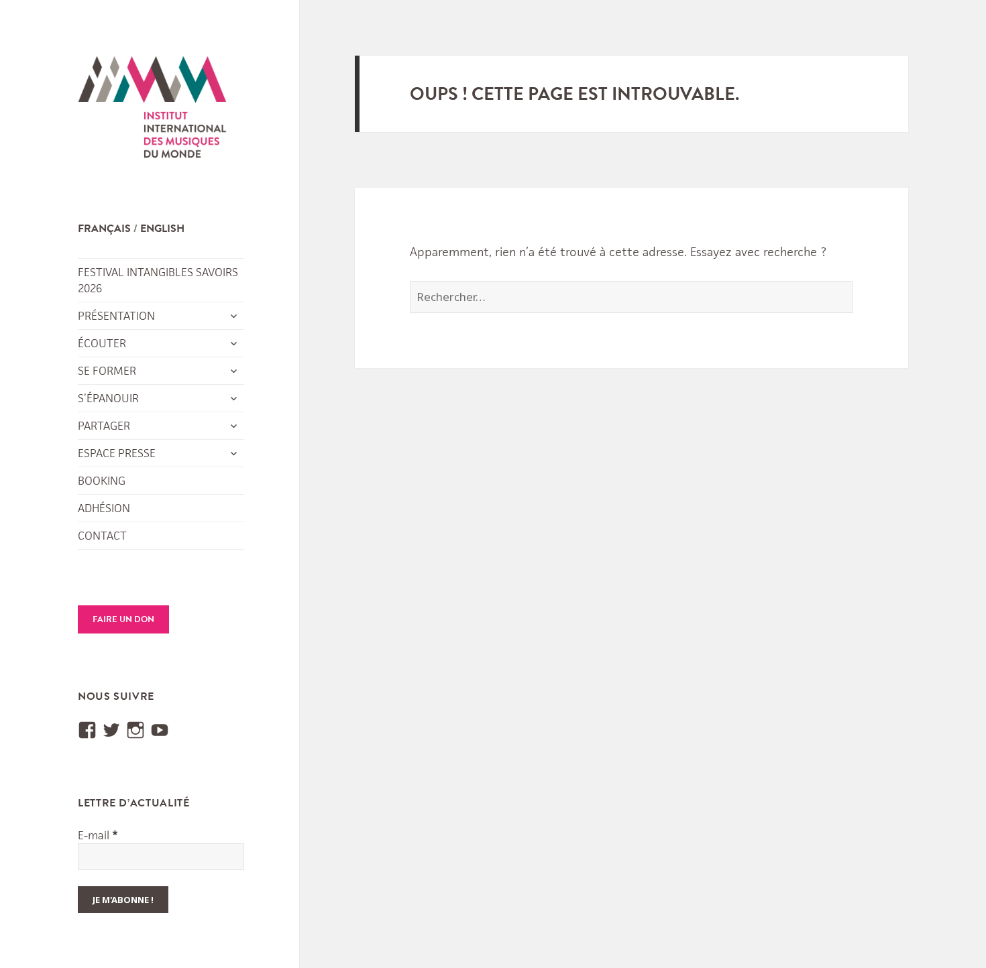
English (162, 229)
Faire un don (123, 619)
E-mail (98, 835)
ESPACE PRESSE (117, 453)
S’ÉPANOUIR (108, 398)
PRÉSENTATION (116, 315)
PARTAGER (104, 425)
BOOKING (101, 480)
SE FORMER (107, 370)
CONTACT (102, 535)
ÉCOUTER (102, 343)
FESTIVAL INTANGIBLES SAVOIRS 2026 (158, 280)
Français (104, 229)
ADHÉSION (104, 508)
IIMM (153, 111)
